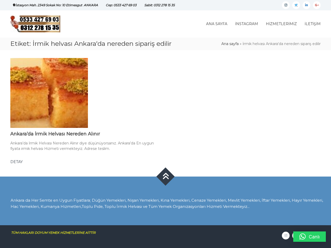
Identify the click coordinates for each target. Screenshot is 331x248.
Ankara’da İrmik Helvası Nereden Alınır (55, 134)
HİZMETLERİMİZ (281, 23)
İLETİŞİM (313, 23)
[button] (309, 236)
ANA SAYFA (216, 23)
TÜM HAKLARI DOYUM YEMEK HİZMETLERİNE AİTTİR (55, 233)
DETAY (16, 161)
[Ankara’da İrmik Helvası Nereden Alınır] (49, 92)
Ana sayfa (230, 43)
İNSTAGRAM (246, 23)
